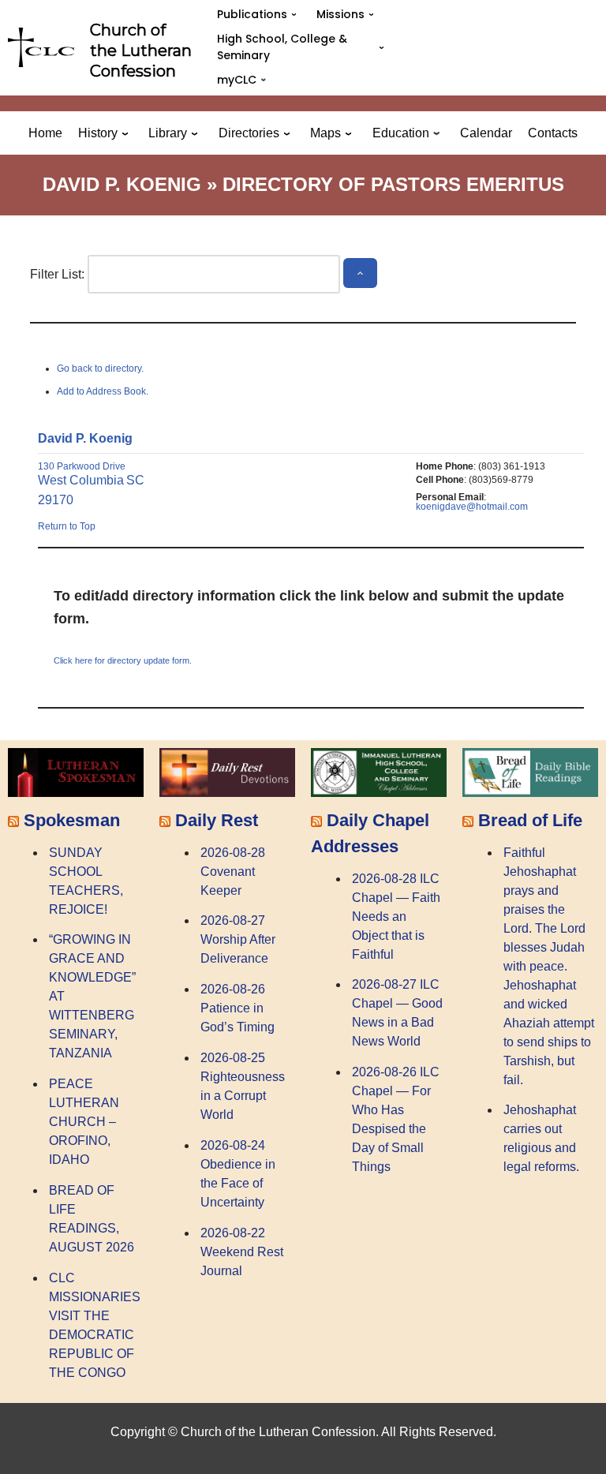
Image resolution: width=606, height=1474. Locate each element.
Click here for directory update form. (123, 660)
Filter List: (57, 274)
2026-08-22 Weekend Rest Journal (241, 1252)
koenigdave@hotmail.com (472, 506)
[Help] (359, 273)
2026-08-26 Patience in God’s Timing (237, 1008)
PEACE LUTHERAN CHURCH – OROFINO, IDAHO (84, 1121)
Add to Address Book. (102, 391)
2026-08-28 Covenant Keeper (232, 871)
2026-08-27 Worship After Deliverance (237, 939)
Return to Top (66, 526)
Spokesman (72, 820)
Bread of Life (530, 820)
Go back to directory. (100, 368)
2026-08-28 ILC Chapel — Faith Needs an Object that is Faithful (396, 916)
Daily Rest (216, 820)
